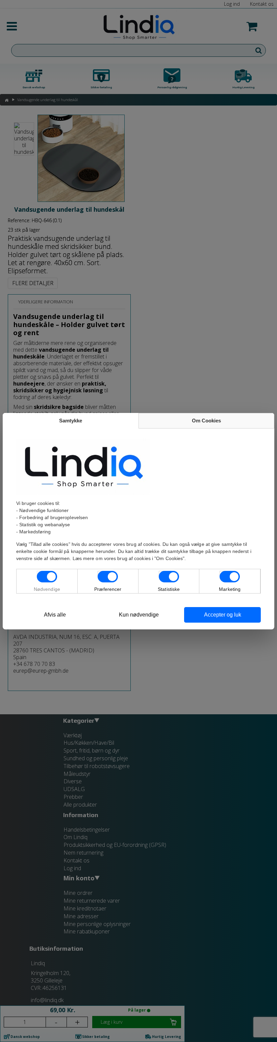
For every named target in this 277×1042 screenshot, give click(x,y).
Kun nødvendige (139, 615)
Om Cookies (206, 420)
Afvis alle (55, 615)
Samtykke (70, 420)
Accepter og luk (222, 615)
